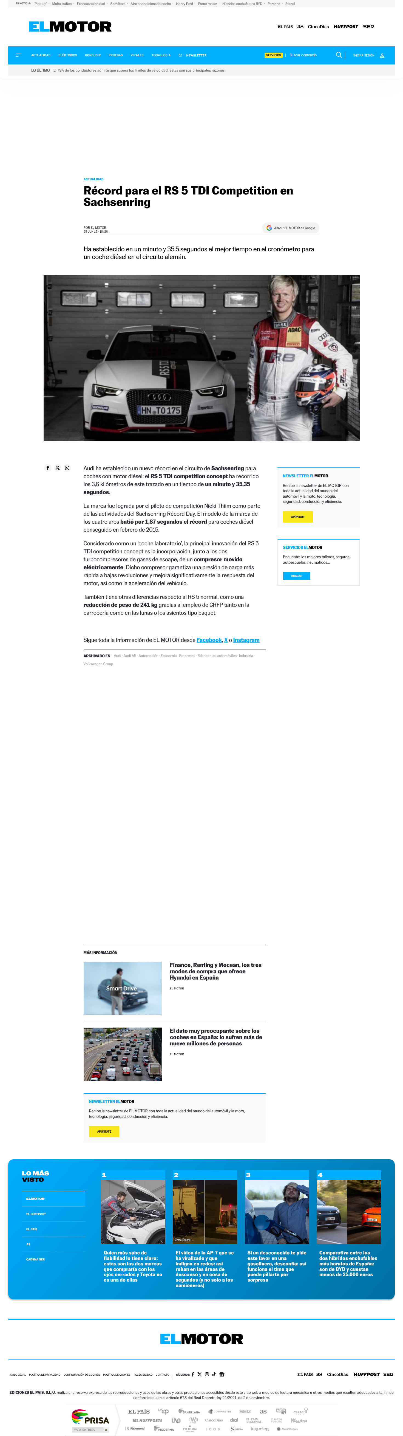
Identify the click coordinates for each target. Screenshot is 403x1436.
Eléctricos (67, 55)
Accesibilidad (143, 1374)
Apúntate (104, 1131)
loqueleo (260, 1428)
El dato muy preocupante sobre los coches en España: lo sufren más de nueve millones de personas (216, 1037)
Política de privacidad (44, 1374)
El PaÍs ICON (213, 1428)
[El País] (285, 27)
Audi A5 (130, 656)
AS (28, 1244)
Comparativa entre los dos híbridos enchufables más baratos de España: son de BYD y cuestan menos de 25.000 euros (348, 1263)
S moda (236, 1428)
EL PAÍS (31, 1229)
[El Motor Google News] (222, 1375)
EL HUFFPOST (36, 1214)
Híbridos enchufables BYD (242, 4)
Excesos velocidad (91, 4)
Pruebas (116, 55)
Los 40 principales (165, 1412)
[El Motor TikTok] (214, 1374)
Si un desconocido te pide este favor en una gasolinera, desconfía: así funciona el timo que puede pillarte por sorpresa (277, 1266)
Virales (137, 55)
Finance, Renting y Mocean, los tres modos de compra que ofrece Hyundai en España (216, 971)
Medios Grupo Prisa (90, 1429)
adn (279, 1412)
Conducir (93, 55)
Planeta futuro (274, 1420)
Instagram (246, 639)
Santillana (191, 1412)
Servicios (273, 55)
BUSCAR (296, 576)
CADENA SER (35, 1259)
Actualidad (40, 55)
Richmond (135, 1428)
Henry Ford (185, 4)
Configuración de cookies (82, 1374)
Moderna (162, 1428)
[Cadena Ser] (368, 27)
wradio (192, 1420)
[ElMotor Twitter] (199, 1375)
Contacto (162, 1374)
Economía (169, 656)
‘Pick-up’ (41, 4)
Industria (246, 656)
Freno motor (208, 4)
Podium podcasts (189, 1428)
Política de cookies (116, 1374)
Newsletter (196, 55)
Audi (117, 656)
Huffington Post (146, 1420)
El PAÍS (138, 1412)
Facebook (209, 639)
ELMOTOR (35, 1199)
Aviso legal (18, 1374)
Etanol (290, 4)
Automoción (148, 656)
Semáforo (118, 4)
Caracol (299, 1412)
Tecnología (161, 55)
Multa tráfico (62, 4)
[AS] (300, 27)
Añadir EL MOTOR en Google (294, 228)
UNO (176, 1420)
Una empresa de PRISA (90, 1416)
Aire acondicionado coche (151, 4)
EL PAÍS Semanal (254, 1420)
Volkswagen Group (98, 664)
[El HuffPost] (346, 27)
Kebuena (294, 1420)
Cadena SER (243, 1412)
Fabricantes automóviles (217, 656)
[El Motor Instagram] (207, 1374)
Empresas (187, 656)
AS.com (260, 1412)
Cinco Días (213, 1420)
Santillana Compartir (220, 1412)
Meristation (286, 1428)
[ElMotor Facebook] (193, 1375)
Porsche (274, 4)
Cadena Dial (234, 1420)
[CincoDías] (318, 27)
